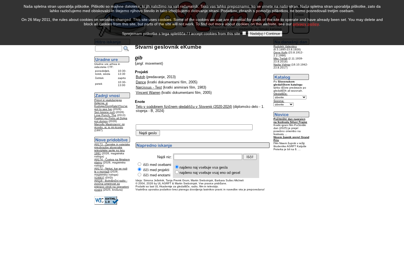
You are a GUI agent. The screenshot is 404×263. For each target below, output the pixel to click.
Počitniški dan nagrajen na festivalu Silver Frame (290, 120)
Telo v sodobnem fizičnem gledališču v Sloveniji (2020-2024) (184, 107)
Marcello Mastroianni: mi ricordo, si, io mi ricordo (109, 126)
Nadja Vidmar (281, 64)
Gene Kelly (280, 52)
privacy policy (306, 24)
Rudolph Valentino (285, 46)
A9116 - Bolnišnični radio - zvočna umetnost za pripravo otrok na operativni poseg (111, 185)
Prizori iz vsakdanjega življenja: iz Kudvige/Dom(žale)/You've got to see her (111, 104)
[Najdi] (126, 49)
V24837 (99, 177)
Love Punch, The (105, 115)
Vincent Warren (148, 93)
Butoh (140, 77)
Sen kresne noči (104, 112)
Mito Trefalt (280, 58)
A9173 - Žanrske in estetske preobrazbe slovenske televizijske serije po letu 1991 (112, 149)
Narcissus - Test (149, 87)
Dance (141, 82)
